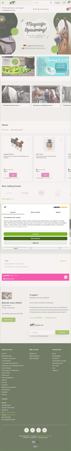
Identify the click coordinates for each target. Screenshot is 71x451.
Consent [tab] (13, 212)
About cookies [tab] (35, 212)
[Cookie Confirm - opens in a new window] (60, 207)
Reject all (35, 243)
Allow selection (35, 238)
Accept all (36, 234)
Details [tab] (58, 212)
